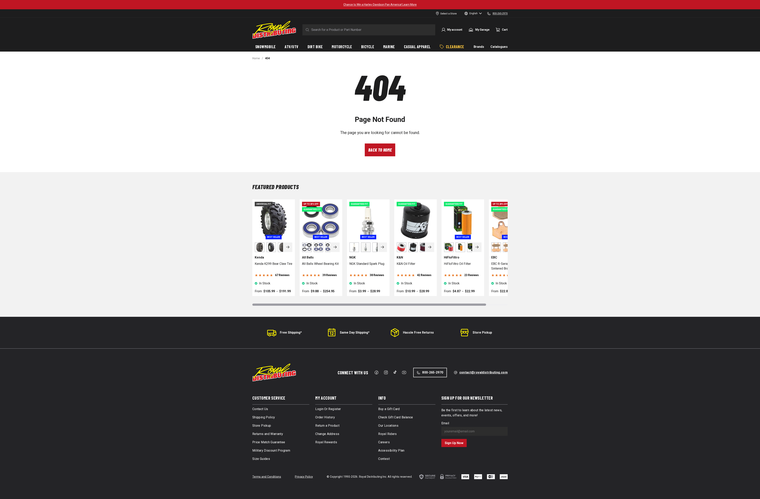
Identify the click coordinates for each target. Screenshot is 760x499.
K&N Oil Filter (406, 264)
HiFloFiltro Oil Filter (457, 264)
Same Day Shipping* (355, 332)
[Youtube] (404, 372)
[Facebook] (376, 372)
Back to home (380, 149)
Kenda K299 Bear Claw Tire (273, 264)
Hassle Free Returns (418, 332)
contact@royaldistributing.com (483, 372)
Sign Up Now (454, 443)
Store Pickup (482, 332)
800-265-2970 (432, 372)
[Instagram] (386, 372)
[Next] (288, 247)
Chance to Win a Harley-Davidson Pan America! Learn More (380, 4)
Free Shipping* (291, 332)
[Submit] (306, 29)
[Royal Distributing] (274, 30)
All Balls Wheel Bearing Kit (320, 264)
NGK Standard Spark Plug (366, 264)
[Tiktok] (395, 372)
